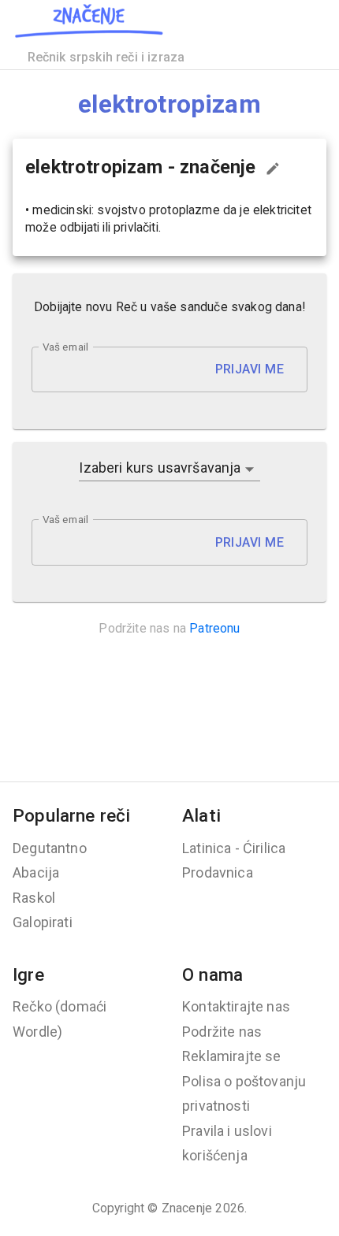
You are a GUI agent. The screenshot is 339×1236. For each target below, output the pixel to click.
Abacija (36, 872)
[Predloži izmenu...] (272, 168)
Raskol (34, 897)
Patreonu (214, 628)
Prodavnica (217, 872)
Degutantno (50, 848)
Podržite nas (222, 1031)
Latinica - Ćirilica (233, 848)
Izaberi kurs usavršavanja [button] (159, 467)
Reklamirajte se (231, 1056)
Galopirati (43, 922)
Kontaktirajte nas (236, 1006)
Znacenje (187, 1208)
